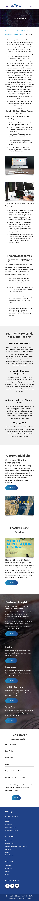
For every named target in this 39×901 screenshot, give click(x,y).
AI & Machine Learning (12, 830)
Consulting (8, 824)
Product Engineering (23, 31)
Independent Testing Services (14, 34)
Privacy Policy (26, 898)
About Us (8, 866)
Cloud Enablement (10, 827)
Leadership (8, 868)
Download (11, 680)
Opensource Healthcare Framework (16, 846)
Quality (7, 871)
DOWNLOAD (11, 488)
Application (8, 819)
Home (7, 31)
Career (7, 874)
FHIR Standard (9, 855)
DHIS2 (7, 852)
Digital (7, 822)
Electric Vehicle (9, 844)
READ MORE (11, 660)
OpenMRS (8, 849)
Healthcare (8, 841)
